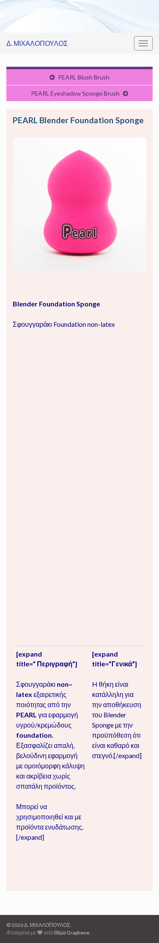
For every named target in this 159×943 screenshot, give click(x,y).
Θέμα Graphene (71, 932)
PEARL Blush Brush (83, 77)
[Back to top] (140, 924)
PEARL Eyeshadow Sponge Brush (75, 93)
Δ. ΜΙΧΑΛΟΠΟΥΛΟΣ (37, 43)
